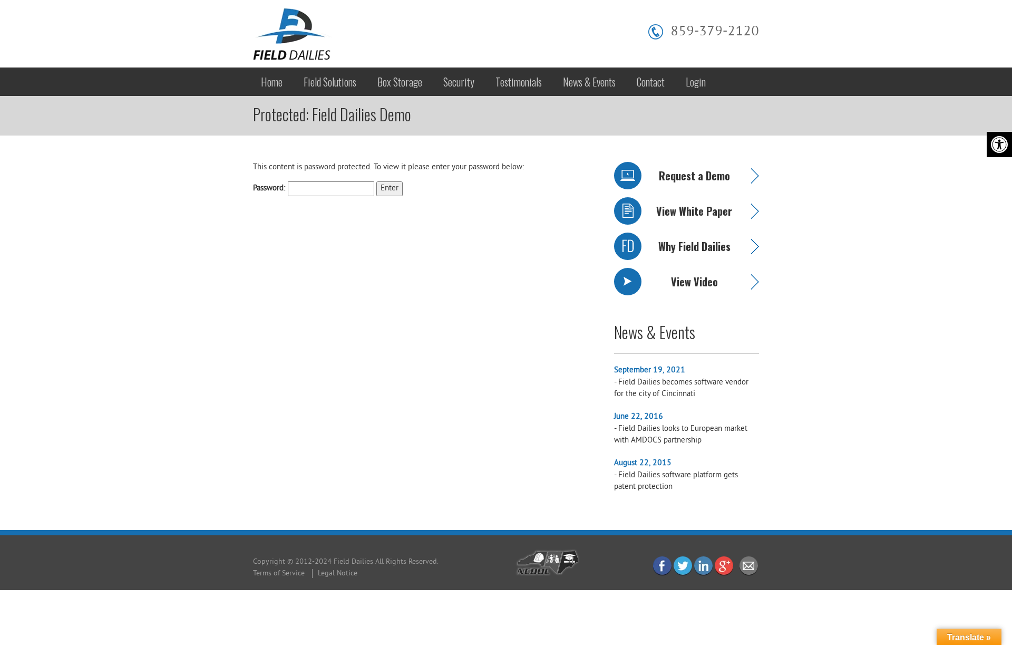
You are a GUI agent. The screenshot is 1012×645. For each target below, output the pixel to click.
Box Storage (399, 82)
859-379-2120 (714, 32)
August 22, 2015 (643, 463)
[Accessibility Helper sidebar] (999, 144)
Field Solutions (330, 82)
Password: (270, 189)
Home (272, 82)
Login (696, 82)
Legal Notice (337, 573)
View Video (694, 282)
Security (458, 82)
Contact (651, 82)
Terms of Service (279, 573)
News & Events (589, 82)
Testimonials (518, 82)
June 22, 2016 (638, 417)
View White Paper (694, 211)
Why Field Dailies (694, 246)
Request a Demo (694, 176)
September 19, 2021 (649, 370)
